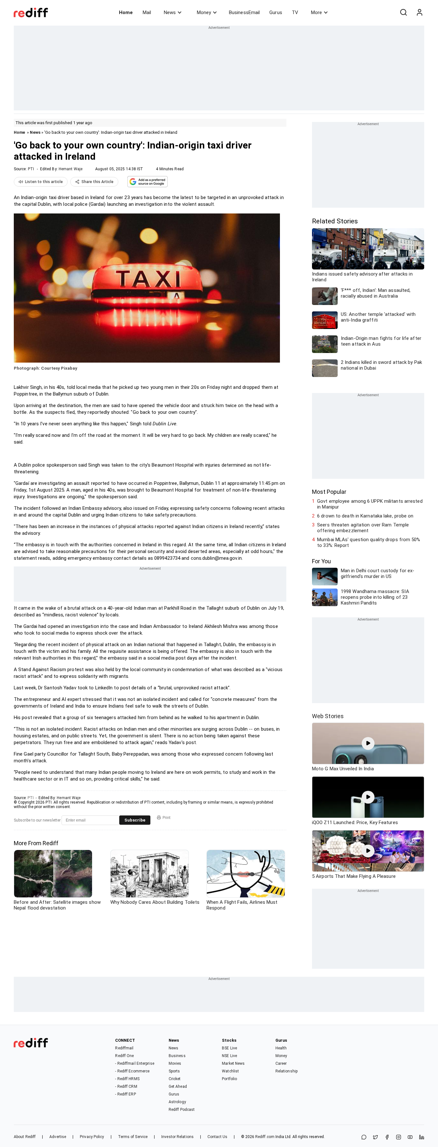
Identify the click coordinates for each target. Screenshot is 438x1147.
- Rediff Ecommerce (132, 1071)
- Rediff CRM (126, 1086)
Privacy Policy (92, 1137)
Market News (233, 1063)
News (170, 12)
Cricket (175, 1079)
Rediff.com (264, 1137)
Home (126, 12)
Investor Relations (177, 1137)
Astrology (177, 1102)
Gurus (275, 12)
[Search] (403, 12)
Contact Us (217, 1137)
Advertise (57, 1137)
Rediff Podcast (182, 1109)
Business (177, 1056)
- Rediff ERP (125, 1094)
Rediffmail (124, 1048)
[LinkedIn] (421, 1138)
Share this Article (97, 182)
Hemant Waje (70, 169)
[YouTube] (410, 1138)
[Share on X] (375, 1138)
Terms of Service (133, 1137)
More (316, 12)
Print (167, 817)
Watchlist (230, 1071)
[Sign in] (419, 12)
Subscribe (134, 820)
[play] (368, 743)
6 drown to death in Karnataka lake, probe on (365, 516)
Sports (174, 1071)
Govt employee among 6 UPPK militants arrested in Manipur (370, 504)
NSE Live (229, 1056)
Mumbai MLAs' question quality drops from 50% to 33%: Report (368, 542)
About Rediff (25, 1137)
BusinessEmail (244, 12)
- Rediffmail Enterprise (134, 1063)
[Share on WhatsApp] (363, 1138)
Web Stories (328, 716)
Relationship (286, 1071)
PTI (31, 169)
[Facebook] (387, 1138)
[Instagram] (398, 1138)
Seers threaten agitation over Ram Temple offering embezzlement (363, 527)
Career (281, 1063)
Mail (147, 12)
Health (281, 1048)
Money (204, 12)
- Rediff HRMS (127, 1079)
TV (295, 12)
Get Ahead (178, 1086)
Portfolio (229, 1079)
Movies (175, 1063)
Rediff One (124, 1056)
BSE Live (229, 1048)
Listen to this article (44, 182)
